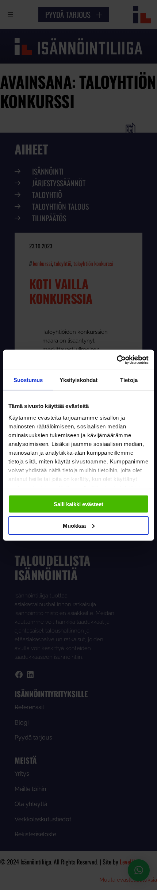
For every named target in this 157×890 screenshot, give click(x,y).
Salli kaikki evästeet (78, 504)
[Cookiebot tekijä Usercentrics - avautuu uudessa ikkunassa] (117, 359)
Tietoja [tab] (129, 380)
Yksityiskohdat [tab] (78, 380)
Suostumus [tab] (28, 380)
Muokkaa (74, 525)
